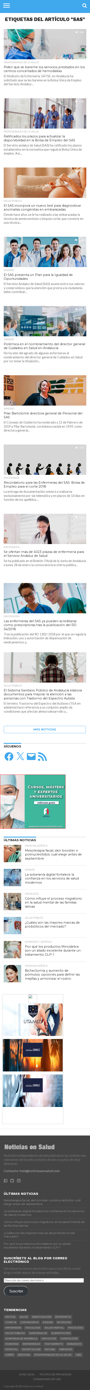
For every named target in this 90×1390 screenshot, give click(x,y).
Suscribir (16, 1291)
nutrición (64, 1322)
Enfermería (13, 1327)
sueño (9, 1354)
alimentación (60, 1333)
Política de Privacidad (55, 1374)
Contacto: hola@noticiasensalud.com (32, 1171)
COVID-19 (10, 1322)
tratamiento (53, 1344)
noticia (10, 1317)
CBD (78, 1354)
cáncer (48, 1322)
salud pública (15, 1333)
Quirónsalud (38, 1333)
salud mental (54, 1327)
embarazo (74, 1344)
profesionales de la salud (53, 1354)
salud (24, 1317)
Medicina (24, 1354)
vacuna (50, 1349)
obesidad (65, 1349)
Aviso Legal (27, 1374)
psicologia (75, 1327)
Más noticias (44, 729)
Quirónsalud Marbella (21, 1338)
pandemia (12, 1344)
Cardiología (69, 1338)
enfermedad (31, 1344)
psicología (32, 1327)
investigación (41, 1317)
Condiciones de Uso (47, 1379)
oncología (49, 1338)
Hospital (11, 1349)
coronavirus (29, 1322)
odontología (31, 1349)
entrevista (63, 1317)
